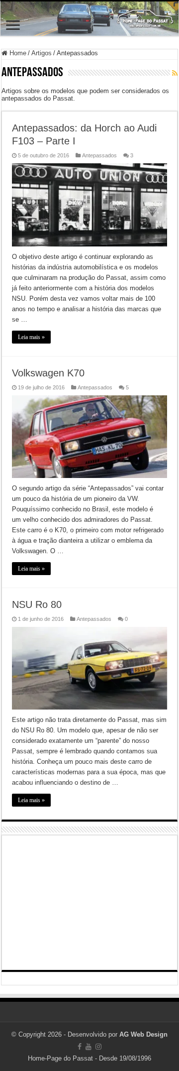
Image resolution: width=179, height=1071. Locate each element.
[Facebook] (80, 1047)
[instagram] (98, 1047)
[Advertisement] (89, 902)
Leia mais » (31, 337)
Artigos (41, 53)
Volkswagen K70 (48, 372)
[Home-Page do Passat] (89, 18)
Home (16, 53)
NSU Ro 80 (37, 604)
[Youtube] (88, 1047)
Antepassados (99, 155)
